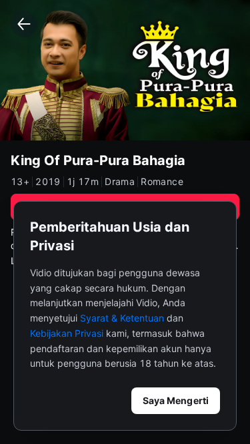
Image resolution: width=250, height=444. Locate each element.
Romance (162, 181)
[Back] (24, 24)
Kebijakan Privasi (66, 333)
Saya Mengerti (176, 400)
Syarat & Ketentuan (122, 318)
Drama (120, 181)
